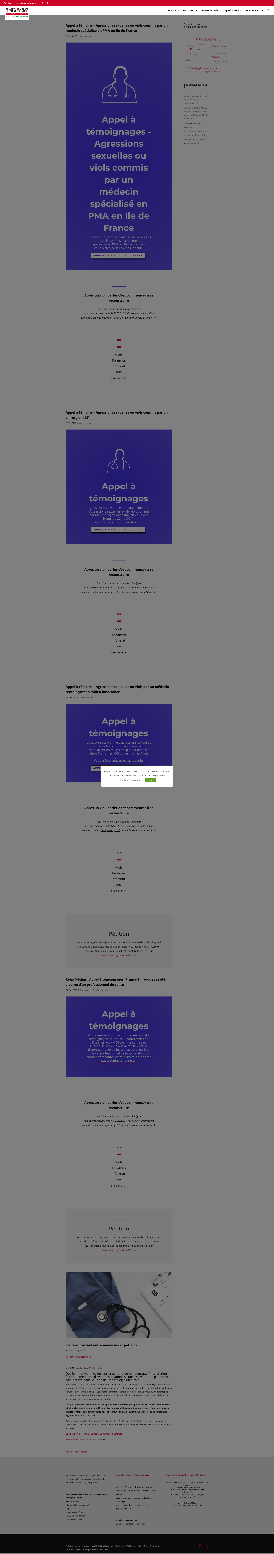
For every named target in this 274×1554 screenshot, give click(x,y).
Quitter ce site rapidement (22, 3)
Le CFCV (172, 10)
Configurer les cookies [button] (130, 779)
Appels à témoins (233, 10)
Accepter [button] (150, 780)
